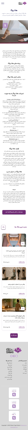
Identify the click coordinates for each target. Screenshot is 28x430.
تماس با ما (24, 365)
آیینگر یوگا (10, 369)
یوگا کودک (10, 375)
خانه (26, 363)
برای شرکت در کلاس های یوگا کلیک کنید (14, 212)
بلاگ (26, 371)
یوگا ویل (10, 371)
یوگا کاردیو (9, 367)
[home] (22, 3)
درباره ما (25, 367)
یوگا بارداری (9, 379)
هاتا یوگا (10, 373)
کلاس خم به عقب (8, 377)
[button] (2, 3)
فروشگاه (25, 369)
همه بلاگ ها (14, 335)
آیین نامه (25, 373)
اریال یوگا (10, 365)
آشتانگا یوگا (9, 363)
